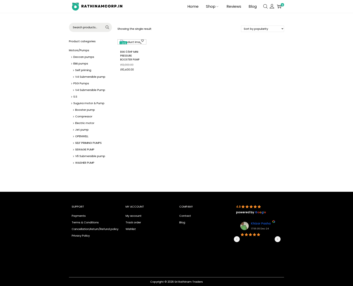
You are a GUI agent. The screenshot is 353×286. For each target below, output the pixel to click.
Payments (79, 216)
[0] (279, 6)
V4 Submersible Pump (90, 90)
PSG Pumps (81, 83)
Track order (133, 222)
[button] (142, 40)
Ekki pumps (80, 63)
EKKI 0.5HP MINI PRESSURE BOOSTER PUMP (130, 55)
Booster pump (85, 110)
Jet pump (82, 130)
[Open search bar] (265, 6)
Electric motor (84, 123)
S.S (75, 96)
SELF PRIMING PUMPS (88, 143)
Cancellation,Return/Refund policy (95, 229)
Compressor (83, 116)
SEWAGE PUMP (84, 149)
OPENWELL (81, 136)
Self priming (83, 70)
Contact (185, 216)
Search (107, 27)
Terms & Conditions (85, 222)
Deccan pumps (83, 57)
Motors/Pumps (79, 50)
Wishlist (131, 229)
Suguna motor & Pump (88, 103)
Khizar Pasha (261, 223)
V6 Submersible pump (90, 156)
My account (134, 216)
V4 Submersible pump (90, 77)
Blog (182, 222)
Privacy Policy (81, 236)
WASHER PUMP (84, 163)
